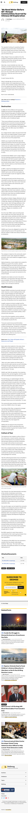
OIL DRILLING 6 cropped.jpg (8, 560)
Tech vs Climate (8, 755)
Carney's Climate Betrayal (11, 717)
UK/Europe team (15, 594)
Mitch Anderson (6, 712)
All (13, 590)
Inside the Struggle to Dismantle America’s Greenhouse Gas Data (13, 635)
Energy (3, 568)
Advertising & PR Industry (11, 680)
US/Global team (15, 592)
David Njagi (9, 19)
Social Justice (10, 568)
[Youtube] (6, 798)
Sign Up (21, 587)
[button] (14, 773)
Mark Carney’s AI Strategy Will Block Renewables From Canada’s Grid (13, 709)
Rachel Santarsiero (6, 639)
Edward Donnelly (6, 749)
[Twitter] (4, 798)
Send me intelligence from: (7, 592)
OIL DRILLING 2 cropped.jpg (8, 563)
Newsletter (4, 796)
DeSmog (15, 2)
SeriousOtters (8, 809)
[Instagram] (8, 798)
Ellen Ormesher (6, 674)
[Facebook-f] (1, 798)
